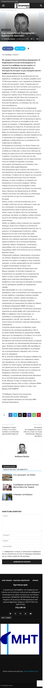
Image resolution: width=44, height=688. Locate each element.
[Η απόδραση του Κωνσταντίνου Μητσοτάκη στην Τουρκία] (7, 487)
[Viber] (29, 415)
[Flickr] (20, 614)
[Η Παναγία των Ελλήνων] (7, 496)
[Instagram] (26, 614)
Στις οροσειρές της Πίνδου (24, 475)
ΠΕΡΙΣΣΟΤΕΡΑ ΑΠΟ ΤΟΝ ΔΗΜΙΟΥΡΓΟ (15, 469)
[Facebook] (10, 415)
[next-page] (6, 504)
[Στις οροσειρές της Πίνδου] (7, 477)
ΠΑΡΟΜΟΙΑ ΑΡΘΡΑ (9, 466)
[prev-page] (3, 504)
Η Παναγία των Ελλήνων (22, 494)
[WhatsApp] (34, 415)
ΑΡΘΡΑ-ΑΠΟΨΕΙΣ (12, 10)
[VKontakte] (31, 614)
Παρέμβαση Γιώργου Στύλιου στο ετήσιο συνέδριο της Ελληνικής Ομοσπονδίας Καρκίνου (10, 431)
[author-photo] (22, 453)
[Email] (25, 415)
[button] (3, 5)
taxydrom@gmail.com (30, 671)
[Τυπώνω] (20, 415)
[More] (28, 49)
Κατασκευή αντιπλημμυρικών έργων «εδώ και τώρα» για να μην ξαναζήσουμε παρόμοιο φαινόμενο (32, 432)
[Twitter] (15, 415)
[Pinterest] (39, 415)
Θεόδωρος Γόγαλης (9, 39)
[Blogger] (10, 614)
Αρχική (3, 10)
